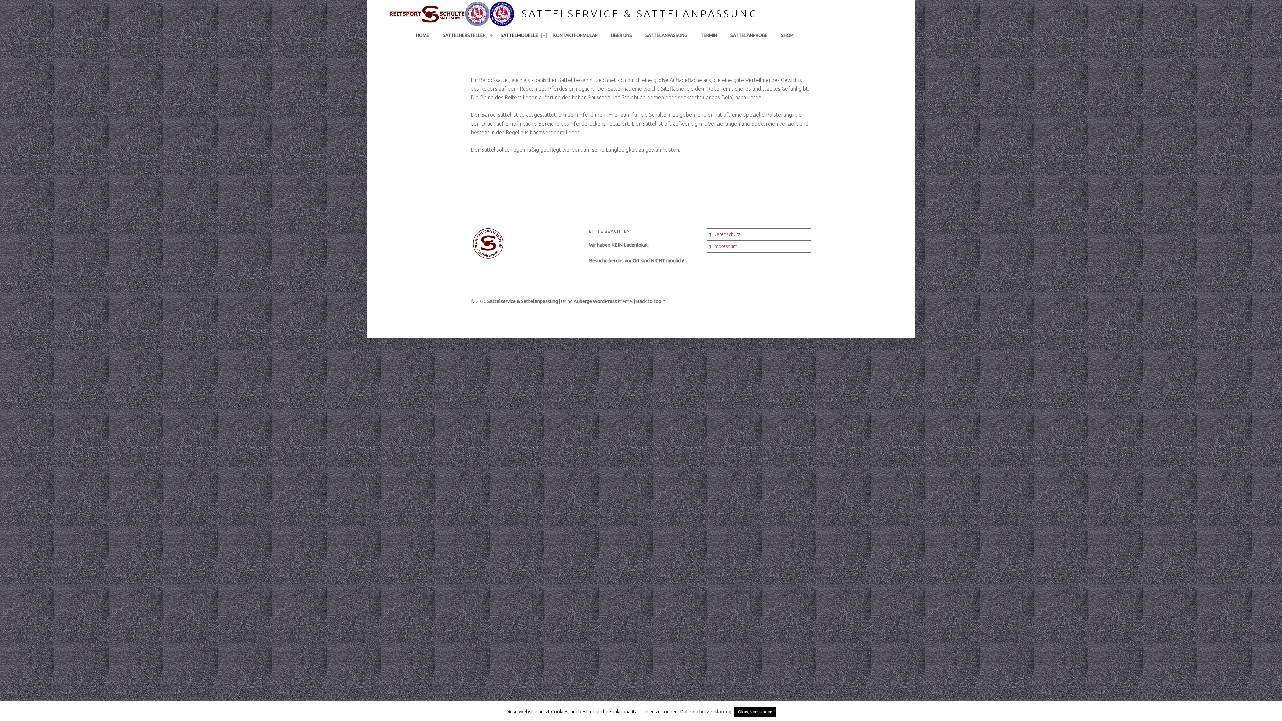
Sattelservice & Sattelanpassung (639, 13)
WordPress (605, 301)
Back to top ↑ (651, 301)
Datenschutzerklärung (705, 711)
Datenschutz (726, 234)
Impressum (725, 246)
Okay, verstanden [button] (755, 711)
